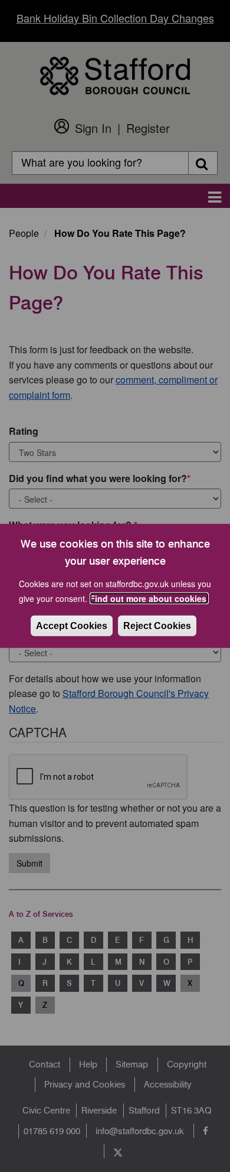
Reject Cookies (157, 626)
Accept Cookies (71, 626)
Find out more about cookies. (149, 598)
